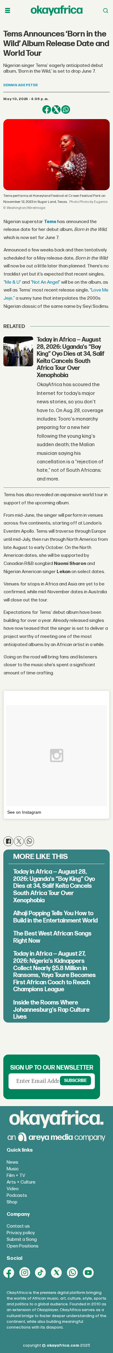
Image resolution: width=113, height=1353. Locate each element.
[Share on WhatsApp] (65, 109)
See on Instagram (24, 812)
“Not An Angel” (45, 282)
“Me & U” (12, 282)
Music (13, 1169)
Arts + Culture (21, 1182)
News (12, 1162)
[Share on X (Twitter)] (56, 109)
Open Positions (23, 1246)
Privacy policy (21, 1233)
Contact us (18, 1226)
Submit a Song (22, 1239)
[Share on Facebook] (46, 109)
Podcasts (17, 1195)
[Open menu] (7, 10)
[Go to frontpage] (57, 10)
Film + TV (16, 1175)
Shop (12, 1202)
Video (13, 1189)
